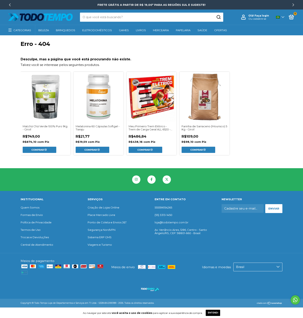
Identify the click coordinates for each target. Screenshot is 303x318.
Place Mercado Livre (101, 215)
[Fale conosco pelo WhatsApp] (295, 300)
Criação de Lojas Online (103, 207)
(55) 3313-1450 (163, 215)
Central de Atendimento (37, 244)
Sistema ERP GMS (100, 237)
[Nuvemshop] (269, 303)
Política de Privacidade (36, 222)
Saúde (202, 30)
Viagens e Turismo (100, 244)
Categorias (22, 30)
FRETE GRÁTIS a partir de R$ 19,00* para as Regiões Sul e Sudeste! (151, 4)
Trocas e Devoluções (35, 237)
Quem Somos (30, 207)
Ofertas (220, 30)
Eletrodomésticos (97, 30)
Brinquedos (65, 30)
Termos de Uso (31, 229)
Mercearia (161, 30)
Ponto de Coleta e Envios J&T (107, 222)
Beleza (43, 30)
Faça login (262, 15)
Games (124, 30)
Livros (141, 30)
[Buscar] (218, 17)
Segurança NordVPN (101, 229)
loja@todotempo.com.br (171, 222)
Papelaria (183, 30)
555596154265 (163, 207)
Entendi (213, 312)
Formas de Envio (32, 215)
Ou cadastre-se (257, 18)
